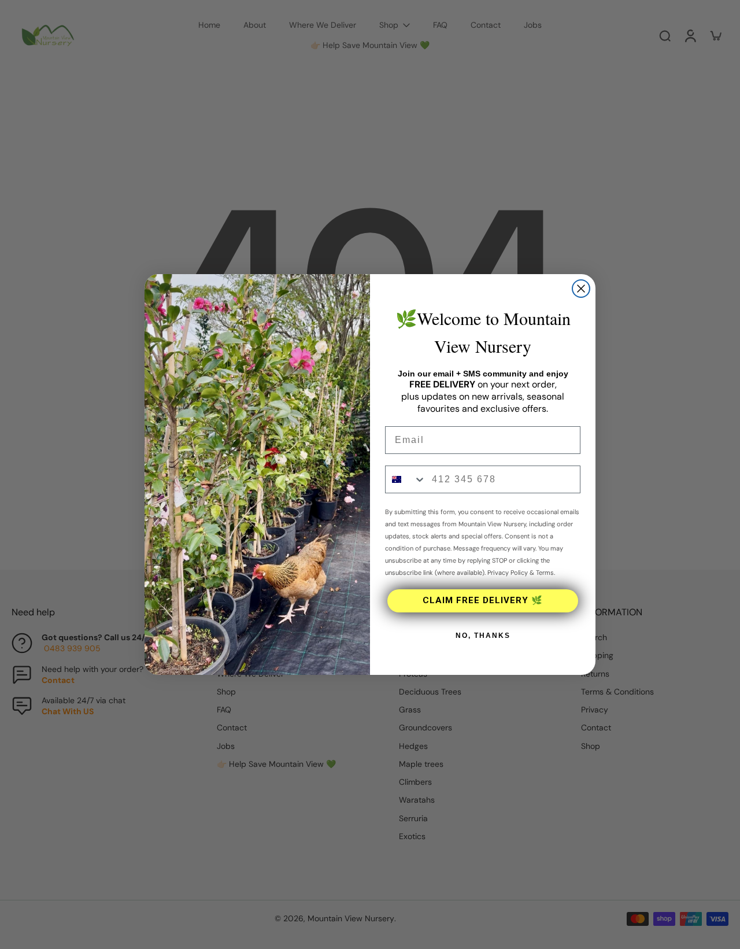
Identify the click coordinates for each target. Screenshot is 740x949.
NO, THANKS (483, 636)
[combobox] (406, 479)
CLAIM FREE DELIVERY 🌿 (483, 600)
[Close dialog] (581, 288)
